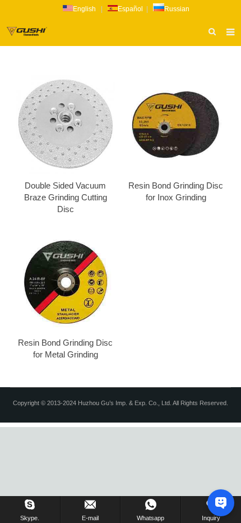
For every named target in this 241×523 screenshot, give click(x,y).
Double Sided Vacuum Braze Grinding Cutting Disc (65, 197)
